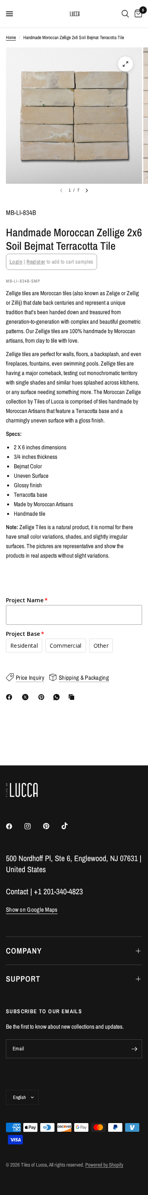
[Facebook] (10, 697)
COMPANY (24, 950)
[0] (137, 14)
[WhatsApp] (58, 697)
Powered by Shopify (104, 1164)
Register (35, 261)
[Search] (125, 14)
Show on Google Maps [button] (32, 909)
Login (15, 261)
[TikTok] (70, 826)
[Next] (87, 190)
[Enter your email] (134, 1048)
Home (11, 37)
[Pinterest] (43, 697)
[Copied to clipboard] (73, 697)
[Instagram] (33, 826)
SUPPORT (23, 978)
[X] (27, 697)
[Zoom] (125, 64)
